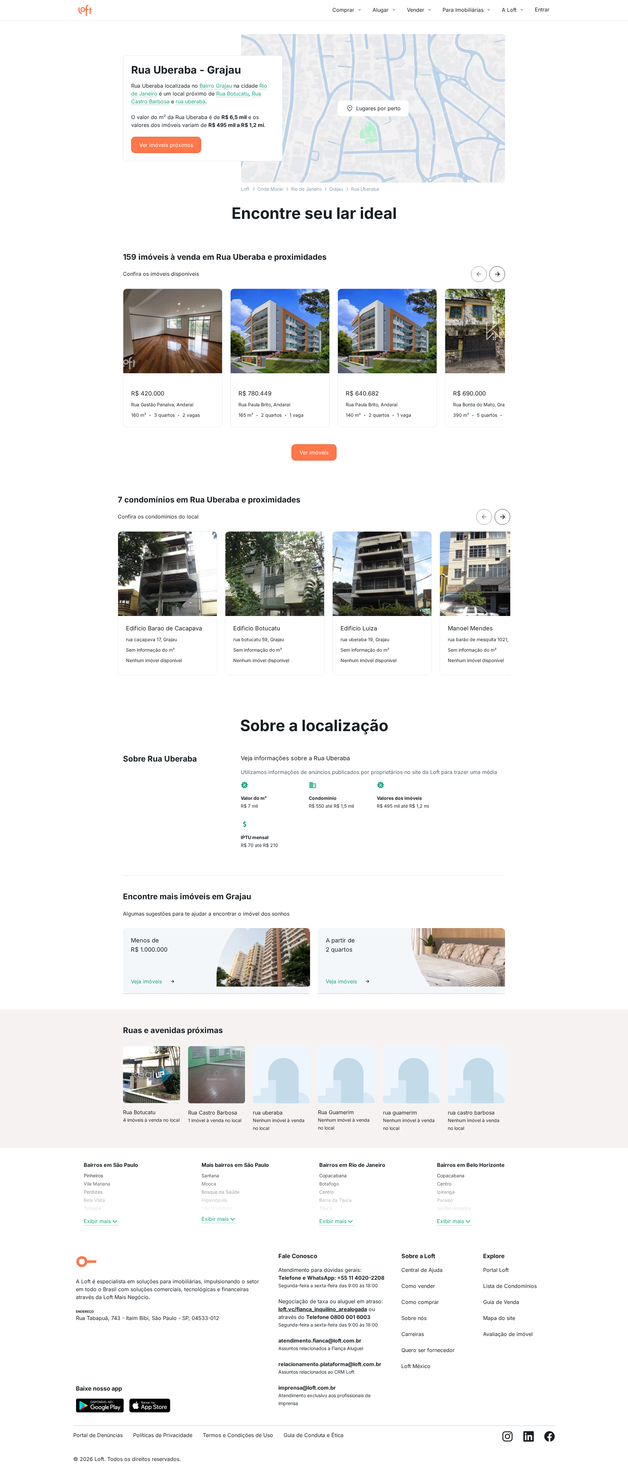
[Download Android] (100, 1406)
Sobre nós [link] (414, 1318)
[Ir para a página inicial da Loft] (87, 10)
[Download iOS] (149, 1406)
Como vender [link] (418, 1286)
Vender (415, 10)
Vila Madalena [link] (216, 1208)
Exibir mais (97, 1221)
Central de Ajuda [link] (422, 1270)
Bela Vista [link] (94, 1200)
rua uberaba (190, 101)
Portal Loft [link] (496, 1270)
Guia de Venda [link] (501, 1302)
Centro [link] (326, 1192)
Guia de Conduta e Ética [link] (313, 1435)
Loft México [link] (415, 1366)
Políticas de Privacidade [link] (162, 1435)
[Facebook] (549, 1438)
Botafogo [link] (329, 1183)
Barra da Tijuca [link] (335, 1200)
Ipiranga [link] (446, 1192)
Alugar (381, 10)
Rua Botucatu (232, 93)
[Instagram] (507, 1438)
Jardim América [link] (454, 1208)
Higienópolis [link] (214, 1200)
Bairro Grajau (216, 85)
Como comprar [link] (420, 1302)
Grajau (336, 189)
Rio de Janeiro (306, 189)
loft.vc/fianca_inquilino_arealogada (322, 1309)
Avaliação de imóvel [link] (508, 1334)
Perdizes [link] (93, 1192)
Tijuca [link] (325, 1208)
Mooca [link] (208, 1183)
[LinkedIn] (528, 1438)
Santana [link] (210, 1175)
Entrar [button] (542, 9)
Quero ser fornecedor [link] (428, 1350)
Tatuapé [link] (92, 1208)
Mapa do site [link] (499, 1318)
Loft (245, 189)
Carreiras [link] (412, 1334)
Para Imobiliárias (463, 10)
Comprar (343, 10)
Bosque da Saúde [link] (220, 1192)
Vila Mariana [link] (97, 1183)
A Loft (509, 10)
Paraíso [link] (445, 1200)
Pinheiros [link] (93, 1175)
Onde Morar (270, 189)
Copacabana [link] (333, 1175)
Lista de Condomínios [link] (510, 1286)
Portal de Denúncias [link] (98, 1435)
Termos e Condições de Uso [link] (238, 1435)
